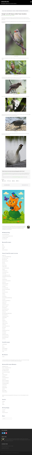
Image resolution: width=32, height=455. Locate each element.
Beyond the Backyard (9, 10)
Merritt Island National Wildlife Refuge (7, 313)
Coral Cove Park (4, 273)
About (25, 438)
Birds (3, 244)
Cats (2, 345)
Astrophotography (4, 344)
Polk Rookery (4, 320)
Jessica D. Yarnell (11, 452)
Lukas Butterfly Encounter (5, 304)
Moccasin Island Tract (5, 314)
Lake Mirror (3, 293)
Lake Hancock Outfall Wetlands (6, 289)
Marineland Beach (4, 307)
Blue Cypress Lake (4, 259)
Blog (5, 10)
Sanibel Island (4, 324)
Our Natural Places (4, 384)
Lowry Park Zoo (4, 303)
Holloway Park (4, 282)
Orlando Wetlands (4, 317)
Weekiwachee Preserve (5, 334)
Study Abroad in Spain (5, 412)
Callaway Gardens (4, 266)
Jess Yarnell (12, 15)
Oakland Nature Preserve (5, 316)
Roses (3, 245)
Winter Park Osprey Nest (5, 337)
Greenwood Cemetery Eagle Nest (6, 280)
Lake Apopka (3, 286)
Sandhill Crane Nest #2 (5, 323)
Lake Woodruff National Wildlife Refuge (7, 297)
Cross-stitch (3, 409)
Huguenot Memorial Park (5, 283)
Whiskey (3, 404)
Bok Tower (14, 10)
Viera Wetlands (4, 333)
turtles (11, 227)
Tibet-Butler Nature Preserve (5, 330)
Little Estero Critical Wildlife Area (6, 300)
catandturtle (5, 1)
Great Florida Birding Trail (5, 377)
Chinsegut (3, 269)
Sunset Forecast (4, 386)
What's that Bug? (4, 390)
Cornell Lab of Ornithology (5, 369)
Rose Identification (4, 238)
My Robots (3, 411)
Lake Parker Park (4, 296)
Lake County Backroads (5, 287)
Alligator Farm (4, 255)
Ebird (3, 373)
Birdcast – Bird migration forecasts (6, 367)
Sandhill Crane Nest (4, 321)
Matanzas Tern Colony (5, 310)
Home (3, 10)
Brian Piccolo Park (4, 265)
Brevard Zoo (3, 263)
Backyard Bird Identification (5, 234)
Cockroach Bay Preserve (5, 272)
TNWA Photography (4, 387)
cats (4, 227)
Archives (3, 356)
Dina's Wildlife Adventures (5, 370)
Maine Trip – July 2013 (5, 306)
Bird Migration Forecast (5, 366)
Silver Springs (4, 327)
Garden (3, 248)
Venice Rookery (4, 331)
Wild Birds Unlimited (4, 391)
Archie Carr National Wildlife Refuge (6, 256)
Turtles (3, 351)
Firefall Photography (4, 374)
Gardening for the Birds (5, 237)
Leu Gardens (3, 299)
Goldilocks (3, 401)
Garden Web (3, 376)
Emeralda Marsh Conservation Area (6, 276)
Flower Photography (4, 348)
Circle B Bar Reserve (4, 270)
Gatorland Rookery (4, 279)
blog (7, 440)
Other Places (4, 338)
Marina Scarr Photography (5, 380)
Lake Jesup (3, 290)
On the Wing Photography (5, 383)
